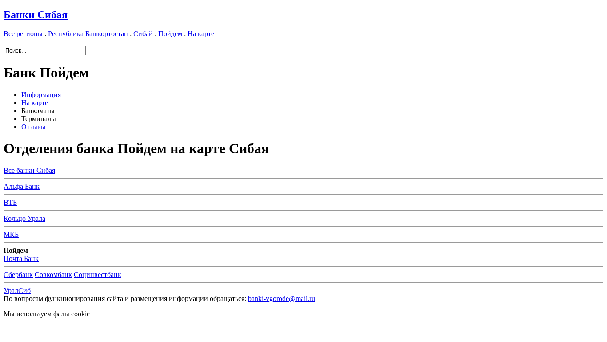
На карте (201, 33)
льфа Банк (22, 186)
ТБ (10, 202)
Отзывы (33, 126)
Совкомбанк (53, 274)
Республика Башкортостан (88, 33)
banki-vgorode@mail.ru (281, 298)
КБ (11, 234)
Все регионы (23, 33)
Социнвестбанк (97, 274)
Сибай (143, 33)
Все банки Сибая (29, 170)
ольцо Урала (24, 218)
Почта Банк (21, 258)
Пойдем (170, 33)
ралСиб (17, 290)
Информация (41, 94)
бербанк (18, 274)
